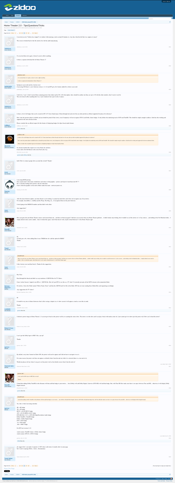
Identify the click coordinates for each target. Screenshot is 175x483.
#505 (170, 125)
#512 (170, 266)
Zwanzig (7, 191)
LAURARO (7, 309)
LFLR (6, 172)
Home (7, 15)
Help (163, 478)
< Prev (12, 33)
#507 (170, 170)
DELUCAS (7, 146)
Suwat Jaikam (8, 458)
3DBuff (18, 441)
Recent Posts (16, 17)
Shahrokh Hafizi (9, 366)
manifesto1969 (32, 27)
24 (19, 33)
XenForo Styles (41, 480)
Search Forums (7, 17)
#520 (170, 456)
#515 (170, 326)
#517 (170, 366)
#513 (170, 292)
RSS (171, 478)
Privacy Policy (169, 480)
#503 (170, 89)
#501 (170, 46)
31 (33, 33)
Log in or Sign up (166, 1)
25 (22, 33)
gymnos (19, 128)
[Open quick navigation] (169, 22)
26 (24, 33)
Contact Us (158, 478)
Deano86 (7, 229)
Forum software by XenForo (15, 480)
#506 (170, 152)
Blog (12, 15)
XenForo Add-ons (32, 480)
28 (28, 33)
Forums (18, 15)
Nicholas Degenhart (7, 286)
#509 (170, 210)
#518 (170, 388)
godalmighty (8, 86)
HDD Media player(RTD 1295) (17, 27)
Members (25, 15)
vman (6, 210)
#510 (170, 227)
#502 (170, 65)
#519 (170, 438)
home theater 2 (11, 30)
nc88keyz (7, 125)
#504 (170, 104)
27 (26, 33)
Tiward (6, 248)
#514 (170, 307)
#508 (170, 189)
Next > (36, 33)
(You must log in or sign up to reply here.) (162, 465)
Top (169, 478)
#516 (170, 345)
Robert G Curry (9, 328)
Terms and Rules (161, 480)
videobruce (8, 48)
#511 (170, 246)
